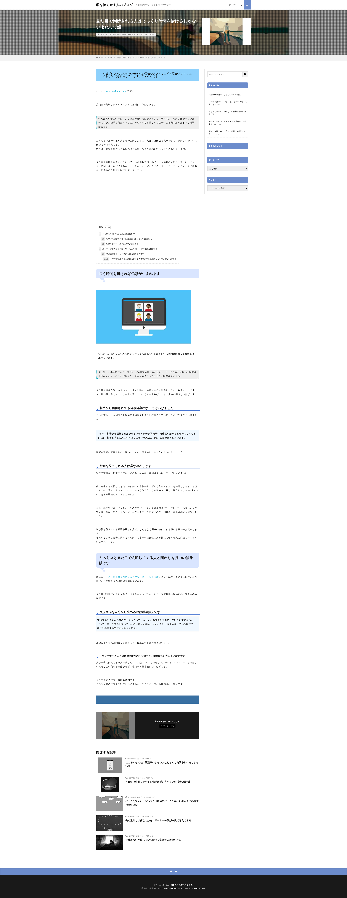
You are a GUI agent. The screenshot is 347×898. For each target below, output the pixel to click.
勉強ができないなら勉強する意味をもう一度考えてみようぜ (228, 122)
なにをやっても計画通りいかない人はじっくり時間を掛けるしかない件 (162, 764)
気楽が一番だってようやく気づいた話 (225, 94)
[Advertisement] (147, 201)
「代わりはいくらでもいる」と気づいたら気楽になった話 (228, 103)
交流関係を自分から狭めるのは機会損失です (123, 254)
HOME (101, 58)
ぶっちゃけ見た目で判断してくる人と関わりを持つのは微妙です (128, 249)
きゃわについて (142, 5)
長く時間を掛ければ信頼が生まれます (117, 234)
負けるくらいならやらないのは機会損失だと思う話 (228, 112)
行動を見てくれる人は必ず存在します (120, 244)
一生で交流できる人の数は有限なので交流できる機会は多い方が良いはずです (140, 259)
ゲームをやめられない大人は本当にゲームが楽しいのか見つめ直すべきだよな (162, 803)
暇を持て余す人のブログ (114, 4)
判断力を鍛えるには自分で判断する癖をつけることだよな (228, 132)
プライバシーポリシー (161, 5)
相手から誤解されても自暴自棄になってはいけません (127, 239)
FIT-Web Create (174, 888)
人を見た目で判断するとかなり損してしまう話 (133, 576)
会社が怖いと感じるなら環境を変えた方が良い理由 (153, 839)
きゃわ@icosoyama (116, 91)
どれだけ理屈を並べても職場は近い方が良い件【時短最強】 (158, 781)
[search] (245, 74)
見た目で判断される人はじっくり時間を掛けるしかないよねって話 (141, 58)
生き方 (132, 35)
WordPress (199, 888)
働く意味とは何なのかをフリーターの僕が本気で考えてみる (158, 820)
